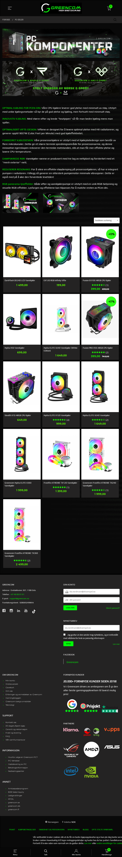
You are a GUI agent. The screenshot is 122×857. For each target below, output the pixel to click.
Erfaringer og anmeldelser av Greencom (24, 694)
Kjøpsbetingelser (27, 829)
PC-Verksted (13, 760)
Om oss (9, 691)
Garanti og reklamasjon (16, 729)
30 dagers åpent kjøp (15, 726)
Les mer (116, 644)
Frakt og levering (13, 733)
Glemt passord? (113, 608)
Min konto (10, 680)
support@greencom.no (19, 598)
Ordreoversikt (12, 684)
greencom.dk (14, 806)
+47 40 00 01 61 (17, 594)
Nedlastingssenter (16, 771)
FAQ (8, 736)
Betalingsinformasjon (18, 767)
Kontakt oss (11, 722)
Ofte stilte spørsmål (102, 829)
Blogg (86, 829)
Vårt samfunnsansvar (15, 740)
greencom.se (14, 802)
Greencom (72, 662)
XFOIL (11, 799)
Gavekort (10, 687)
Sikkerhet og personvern (51, 829)
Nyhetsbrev (74, 829)
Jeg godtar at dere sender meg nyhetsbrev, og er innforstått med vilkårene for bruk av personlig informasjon (90, 637)
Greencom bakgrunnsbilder (18, 701)
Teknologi (10, 705)
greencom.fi (13, 809)
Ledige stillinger (15, 795)
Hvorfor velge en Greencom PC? (23, 757)
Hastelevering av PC (17, 764)
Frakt (12, 829)
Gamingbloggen (13, 698)
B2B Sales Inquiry (16, 792)
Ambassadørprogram (18, 788)
